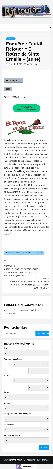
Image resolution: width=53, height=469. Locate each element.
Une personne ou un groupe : (17, 413)
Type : (7, 348)
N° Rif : (7, 375)
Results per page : (12, 435)
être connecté (20, 310)
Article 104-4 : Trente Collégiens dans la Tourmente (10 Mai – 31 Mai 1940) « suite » (29, 283)
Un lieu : (7, 403)
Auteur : (7, 392)
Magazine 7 (31, 459)
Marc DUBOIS (15, 64)
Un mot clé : (9, 424)
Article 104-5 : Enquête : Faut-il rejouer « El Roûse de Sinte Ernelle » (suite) (22, 271)
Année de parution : (13, 359)
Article (10, 39)
